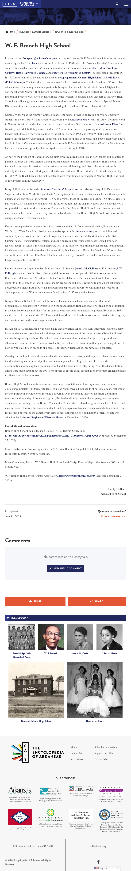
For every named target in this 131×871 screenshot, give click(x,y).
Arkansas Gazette (82, 119)
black (34, 63)
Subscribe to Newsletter (106, 747)
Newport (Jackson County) (39, 58)
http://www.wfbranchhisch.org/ (76, 476)
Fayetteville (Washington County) (72, 73)
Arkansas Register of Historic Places (41, 417)
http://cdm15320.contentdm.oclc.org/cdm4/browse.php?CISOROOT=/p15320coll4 (53, 435)
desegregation (84, 231)
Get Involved (76, 759)
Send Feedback (115, 516)
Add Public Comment (68, 568)
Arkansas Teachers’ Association (59, 189)
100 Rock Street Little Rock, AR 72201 (33, 846)
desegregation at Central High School (80, 77)
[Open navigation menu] (126, 4)
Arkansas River (109, 124)
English (102, 868)
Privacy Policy (101, 759)
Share (99, 601)
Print (37, 601)
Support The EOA (103, 753)
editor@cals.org (98, 846)
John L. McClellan (86, 268)
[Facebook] (98, 862)
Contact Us (76, 753)
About (73, 747)
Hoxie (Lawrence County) (31, 73)
